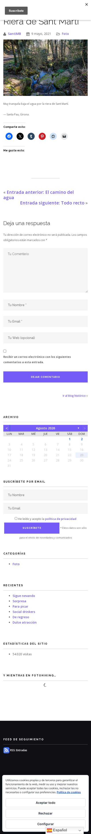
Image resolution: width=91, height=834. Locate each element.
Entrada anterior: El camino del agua (38, 194)
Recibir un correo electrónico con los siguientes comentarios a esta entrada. (37, 359)
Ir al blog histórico (74, 396)
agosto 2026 (45, 428)
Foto (65, 34)
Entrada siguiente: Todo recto (52, 203)
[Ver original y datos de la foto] (45, 68)
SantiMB (14, 34)
